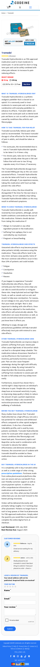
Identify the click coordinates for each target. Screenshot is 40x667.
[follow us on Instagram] (18, 656)
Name (7, 590)
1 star (5, 586)
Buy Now (27, 84)
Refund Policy (7, 646)
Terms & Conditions (16, 649)
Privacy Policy (23, 646)
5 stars (15, 586)
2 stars (8, 586)
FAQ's (15, 646)
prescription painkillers (12, 473)
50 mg (6, 80)
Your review (10, 607)
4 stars (13, 586)
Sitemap (27, 649)
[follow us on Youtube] (21, 656)
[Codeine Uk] (20, 2)
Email (7, 598)
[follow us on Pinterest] (14, 656)
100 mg (14, 80)
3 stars (10, 586)
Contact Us (33, 646)
